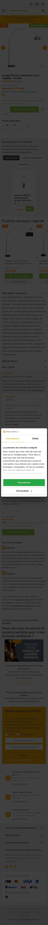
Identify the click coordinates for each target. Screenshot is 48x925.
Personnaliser (22, 491)
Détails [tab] (35, 438)
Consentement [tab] (12, 438)
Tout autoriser (24, 482)
